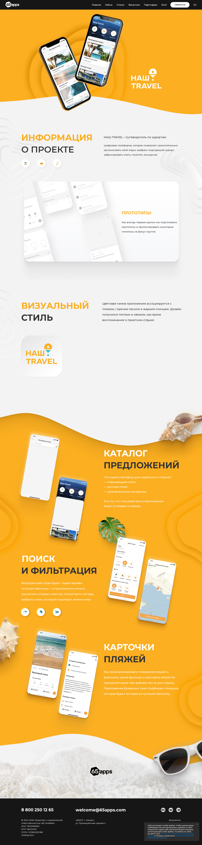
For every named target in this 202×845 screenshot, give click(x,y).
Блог (164, 5)
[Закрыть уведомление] (197, 824)
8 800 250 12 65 (37, 809)
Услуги (120, 5)
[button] (179, 5)
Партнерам (150, 5)
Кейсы (109, 5)
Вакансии (134, 5)
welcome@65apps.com (101, 810)
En (195, 5)
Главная (96, 5)
